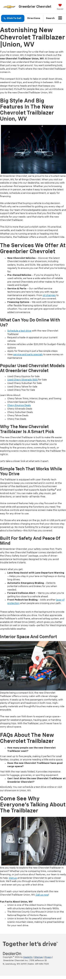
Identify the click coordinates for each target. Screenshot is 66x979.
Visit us (13, 878)
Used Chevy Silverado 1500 (22, 380)
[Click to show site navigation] (60, 18)
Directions (33, 18)
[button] (12, 18)
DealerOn (28, 957)
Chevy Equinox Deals (19, 405)
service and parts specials (28, 354)
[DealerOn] (12, 953)
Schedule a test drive (19, 331)
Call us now (41, 895)
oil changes (49, 295)
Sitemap (38, 957)
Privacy (48, 957)
